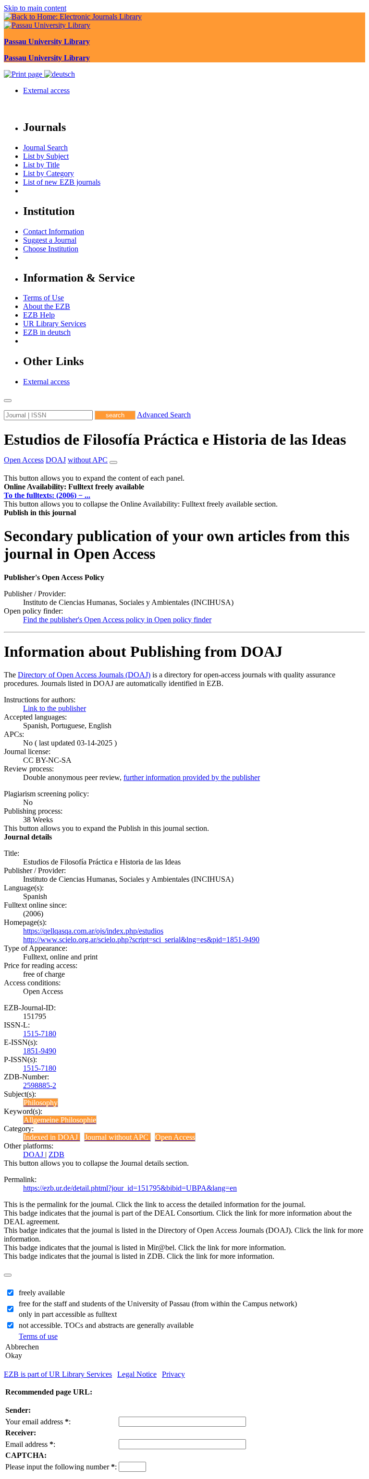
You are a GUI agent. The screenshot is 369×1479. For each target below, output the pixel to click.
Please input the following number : (61, 1467)
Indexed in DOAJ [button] (52, 1137)
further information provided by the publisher (191, 777)
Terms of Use (43, 298)
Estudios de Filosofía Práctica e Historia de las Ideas (175, 439)
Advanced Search (164, 415)
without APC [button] (88, 460)
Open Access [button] (24, 460)
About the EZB (46, 306)
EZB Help (39, 315)
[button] (74, 487)
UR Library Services (54, 323)
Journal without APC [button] (117, 1137)
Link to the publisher (54, 708)
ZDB (56, 1154)
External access (46, 90)
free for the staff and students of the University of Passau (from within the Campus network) (158, 1304)
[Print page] (24, 74)
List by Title (41, 165)
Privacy (173, 1374)
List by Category (48, 173)
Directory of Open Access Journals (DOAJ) (84, 675)
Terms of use (38, 1336)
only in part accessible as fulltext (68, 1314)
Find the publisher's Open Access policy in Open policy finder (117, 619)
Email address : (30, 1444)
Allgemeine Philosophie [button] (60, 1120)
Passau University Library (47, 41)
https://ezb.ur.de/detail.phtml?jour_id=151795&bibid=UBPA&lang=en (130, 1188)
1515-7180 (39, 1033)
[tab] (184, 487)
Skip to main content (35, 8)
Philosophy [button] (41, 1103)
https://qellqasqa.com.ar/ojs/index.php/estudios (93, 931)
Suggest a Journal (49, 240)
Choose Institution (50, 249)
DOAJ (34, 1154)
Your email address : (38, 1422)
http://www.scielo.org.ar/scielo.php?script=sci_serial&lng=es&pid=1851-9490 (141, 939)
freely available (42, 1293)
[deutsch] (59, 74)
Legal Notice (137, 1374)
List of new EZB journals (61, 182)
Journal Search (45, 147)
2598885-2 (39, 1085)
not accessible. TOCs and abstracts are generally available (106, 1325)
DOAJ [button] (56, 460)
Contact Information (53, 231)
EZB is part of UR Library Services (58, 1374)
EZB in (47, 332)
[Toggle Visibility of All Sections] (113, 462)
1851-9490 (39, 1051)
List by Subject (46, 156)
